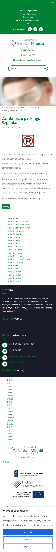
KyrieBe (10, 392)
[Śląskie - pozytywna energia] (28, 484)
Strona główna (8, 107)
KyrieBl (9, 414)
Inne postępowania (28, 14)
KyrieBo (10, 424)
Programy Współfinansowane (28, 20)
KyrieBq (10, 430)
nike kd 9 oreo (12, 265)
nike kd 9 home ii (14, 234)
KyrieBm (10, 417)
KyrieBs (10, 436)
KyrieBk (10, 411)
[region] (28, 529)
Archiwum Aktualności (27, 107)
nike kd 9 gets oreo (15, 262)
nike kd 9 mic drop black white (19, 259)
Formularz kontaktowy (18, 362)
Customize (28, 539)
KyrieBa (10, 380)
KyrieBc (10, 386)
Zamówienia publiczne (28, 11)
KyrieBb (10, 383)
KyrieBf (10, 395)
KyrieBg (10, 399)
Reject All (28, 546)
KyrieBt (10, 439)
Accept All (28, 532)
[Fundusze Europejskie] (28, 473)
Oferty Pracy (28, 17)
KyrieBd (10, 389)
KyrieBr (10, 433)
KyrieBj (10, 408)
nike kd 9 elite (12, 218)
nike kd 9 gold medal (15, 231)
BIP (28, 23)
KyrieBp (10, 427)
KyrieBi (9, 405)
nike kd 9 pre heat (14, 271)
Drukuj (6, 206)
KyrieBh (10, 402)
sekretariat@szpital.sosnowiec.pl (29, 60)
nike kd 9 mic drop (14, 249)
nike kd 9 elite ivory (15, 237)
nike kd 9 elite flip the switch (18, 221)
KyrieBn (10, 421)
